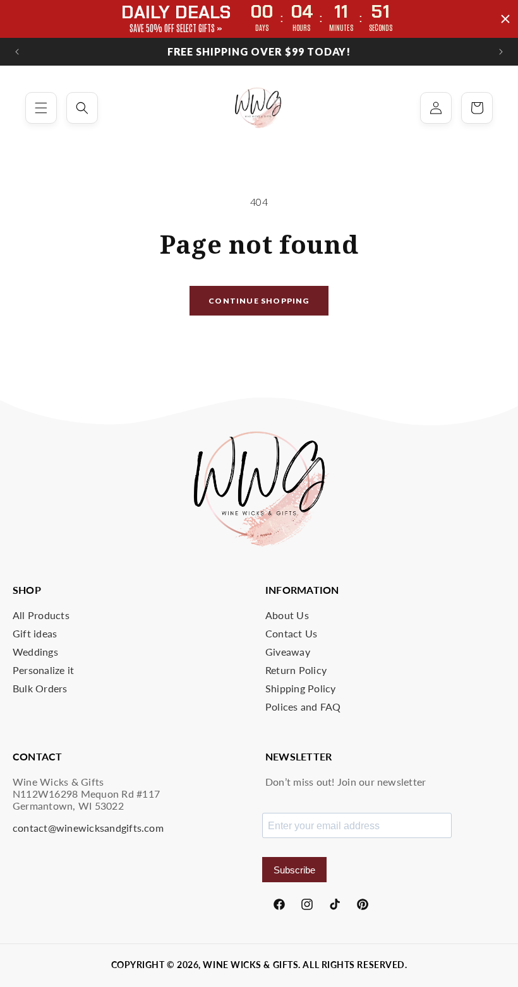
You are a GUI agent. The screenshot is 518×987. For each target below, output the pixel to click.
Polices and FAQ (303, 706)
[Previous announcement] (17, 52)
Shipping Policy (300, 688)
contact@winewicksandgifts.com (88, 828)
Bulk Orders (40, 688)
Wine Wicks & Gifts (250, 964)
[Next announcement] (501, 52)
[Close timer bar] (505, 19)
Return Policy (296, 670)
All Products (41, 615)
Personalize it (43, 670)
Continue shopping (258, 300)
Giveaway (287, 652)
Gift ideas (35, 633)
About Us (287, 615)
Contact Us (291, 633)
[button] (41, 108)
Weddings (35, 652)
